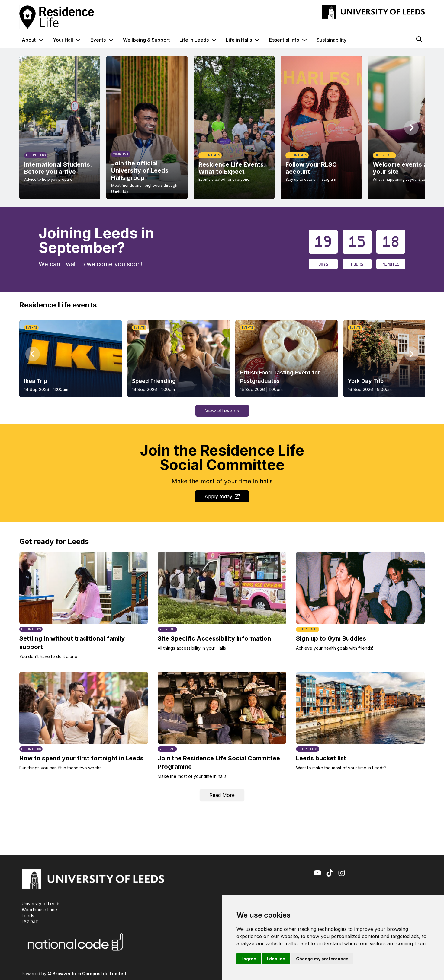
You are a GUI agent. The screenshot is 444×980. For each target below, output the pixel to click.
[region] (222, 127)
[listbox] (222, 127)
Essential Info (284, 40)
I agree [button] (248, 958)
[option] (59, 127)
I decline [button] (276, 958)
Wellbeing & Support (146, 40)
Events (98, 40)
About (29, 40)
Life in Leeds (194, 40)
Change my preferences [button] (322, 958)
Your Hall (63, 40)
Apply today (218, 496)
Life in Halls (239, 40)
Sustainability (331, 40)
